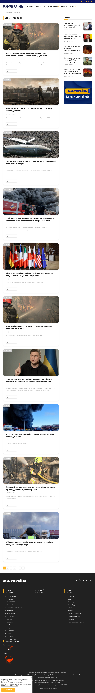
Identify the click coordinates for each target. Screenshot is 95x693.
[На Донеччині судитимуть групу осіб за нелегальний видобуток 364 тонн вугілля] (87, 26)
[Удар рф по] (31, 91)
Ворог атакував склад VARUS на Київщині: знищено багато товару (72, 71)
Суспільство (8, 189)
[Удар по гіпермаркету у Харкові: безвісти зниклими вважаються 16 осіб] (31, 309)
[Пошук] (91, 6)
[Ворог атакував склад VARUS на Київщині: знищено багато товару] (87, 72)
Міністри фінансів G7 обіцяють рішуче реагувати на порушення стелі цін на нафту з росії (29, 274)
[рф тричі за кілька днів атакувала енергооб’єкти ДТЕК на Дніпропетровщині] (87, 49)
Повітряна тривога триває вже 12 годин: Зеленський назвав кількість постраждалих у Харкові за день (30, 219)
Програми (54, 6)
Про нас (72, 6)
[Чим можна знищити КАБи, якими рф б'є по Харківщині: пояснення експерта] (31, 144)
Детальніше (11, 71)
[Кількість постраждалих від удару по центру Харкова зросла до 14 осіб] (31, 417)
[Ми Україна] (13, 6)
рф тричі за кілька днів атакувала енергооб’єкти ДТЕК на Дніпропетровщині (72, 48)
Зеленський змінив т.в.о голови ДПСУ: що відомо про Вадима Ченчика (72, 60)
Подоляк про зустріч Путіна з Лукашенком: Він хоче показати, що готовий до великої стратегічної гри (29, 380)
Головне (7, 79)
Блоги (46, 6)
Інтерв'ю (64, 6)
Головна (5, 12)
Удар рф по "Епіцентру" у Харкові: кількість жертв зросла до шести (29, 109)
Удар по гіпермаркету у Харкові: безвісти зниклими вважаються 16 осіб (29, 327)
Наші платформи (12, 641)
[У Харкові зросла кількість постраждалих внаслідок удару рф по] (31, 525)
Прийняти (8, 690)
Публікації (38, 6)
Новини (30, 6)
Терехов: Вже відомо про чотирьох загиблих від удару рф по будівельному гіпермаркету (30, 488)
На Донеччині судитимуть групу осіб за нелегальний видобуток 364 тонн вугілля (72, 25)
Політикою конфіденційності (9, 685)
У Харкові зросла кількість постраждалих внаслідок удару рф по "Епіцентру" (29, 543)
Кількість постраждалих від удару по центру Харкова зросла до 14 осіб (30, 435)
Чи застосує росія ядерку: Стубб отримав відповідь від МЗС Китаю (72, 37)
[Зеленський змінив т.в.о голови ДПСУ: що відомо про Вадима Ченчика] (87, 61)
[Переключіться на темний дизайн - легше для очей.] (88, 6)
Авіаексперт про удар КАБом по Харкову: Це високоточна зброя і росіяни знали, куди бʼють (27, 54)
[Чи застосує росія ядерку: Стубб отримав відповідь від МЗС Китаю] (87, 38)
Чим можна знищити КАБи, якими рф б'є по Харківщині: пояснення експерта (31, 162)
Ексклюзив (7, 24)
